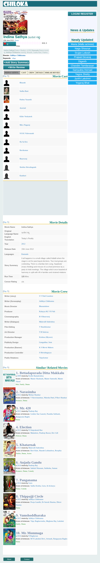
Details (39, 73)
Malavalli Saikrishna (47, 322)
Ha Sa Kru (24, 142)
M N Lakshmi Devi (37, 539)
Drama (17, 40)
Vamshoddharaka (33, 515)
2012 (23, 244)
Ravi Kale (34, 451)
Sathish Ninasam (36, 468)
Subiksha (47, 468)
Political (18, 436)
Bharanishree (44, 306)
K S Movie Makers (46, 347)
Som (50, 342)
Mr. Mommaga (32, 533)
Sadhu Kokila (35, 486)
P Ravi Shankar (61, 398)
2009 (19, 376)
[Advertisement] (35, 198)
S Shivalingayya (45, 353)
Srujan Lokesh (82, 52)
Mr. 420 (25, 408)
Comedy (31, 471)
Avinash (49, 539)
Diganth (82, 61)
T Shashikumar (45, 327)
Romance (19, 400)
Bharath (23, 83)
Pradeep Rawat (45, 433)
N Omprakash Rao (35, 430)
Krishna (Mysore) (46, 337)
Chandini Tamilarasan (82, 65)
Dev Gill (55, 433)
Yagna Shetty (82, 74)
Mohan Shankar (34, 395)
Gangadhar (43, 342)
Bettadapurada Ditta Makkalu (42, 373)
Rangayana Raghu (23, 417)
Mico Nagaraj (25, 125)
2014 (19, 465)
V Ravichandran (36, 398)
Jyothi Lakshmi (82, 78)
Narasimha (28, 392)
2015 (19, 499)
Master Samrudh (50, 379)
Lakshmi (60, 521)
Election (26, 427)
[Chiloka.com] (15, 3)
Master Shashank (36, 379)
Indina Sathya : (12, 73)
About (9, 559)
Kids (17, 384)
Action (29, 453)
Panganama (28, 480)
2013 (19, 430)
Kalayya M (43, 311)
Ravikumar (24, 150)
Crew (31, 73)
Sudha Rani (24, 91)
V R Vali (52, 311)
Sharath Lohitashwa (46, 451)
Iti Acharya (51, 486)
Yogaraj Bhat (82, 82)
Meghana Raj (51, 521)
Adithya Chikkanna (17, 55)
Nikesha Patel (49, 398)
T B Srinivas (44, 332)
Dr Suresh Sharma (49, 502)
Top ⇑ (6, 76)
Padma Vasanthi (26, 100)
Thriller (18, 453)
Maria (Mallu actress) (82, 44)
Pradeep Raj (33, 411)
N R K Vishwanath (27, 133)
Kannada (24, 254)
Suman (54, 468)
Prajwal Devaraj (82, 57)
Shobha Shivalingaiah (28, 167)
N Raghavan (33, 536)
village (14, 58)
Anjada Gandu (31, 462)
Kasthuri (23, 176)
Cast (23, 73)
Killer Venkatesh (26, 116)
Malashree (34, 433)
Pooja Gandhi (35, 502)
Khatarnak (28, 445)
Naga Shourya (82, 48)
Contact (27, 559)
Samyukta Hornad (82, 70)
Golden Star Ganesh (38, 414)
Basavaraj (23, 159)
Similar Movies (52, 73)
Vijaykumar (43, 358)
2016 (19, 536)
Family (22, 384)
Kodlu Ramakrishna (36, 376)
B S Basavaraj (44, 317)
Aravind (23, 108)
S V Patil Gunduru (46, 296)
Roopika (58, 451)
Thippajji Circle (31, 496)
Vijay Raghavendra (37, 521)
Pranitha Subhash (53, 414)
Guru (30, 483)
